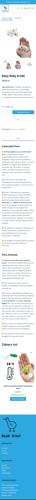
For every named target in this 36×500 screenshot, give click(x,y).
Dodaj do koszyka (23, 112)
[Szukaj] (18, 8)
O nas (4, 451)
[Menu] (33, 8)
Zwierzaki (22, 129)
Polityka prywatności (9, 490)
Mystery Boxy (7, 495)
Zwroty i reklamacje (9, 493)
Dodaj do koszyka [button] (18, 399)
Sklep (4, 470)
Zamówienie (6, 473)
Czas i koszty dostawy (10, 485)
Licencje (5, 453)
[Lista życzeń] (21, 8)
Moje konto (6, 468)
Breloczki (14, 395)
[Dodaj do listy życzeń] (18, 119)
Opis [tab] (18, 138)
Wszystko (14, 129)
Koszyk (4, 465)
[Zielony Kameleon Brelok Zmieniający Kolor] (18, 366)
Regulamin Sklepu (8, 488)
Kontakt (4, 448)
